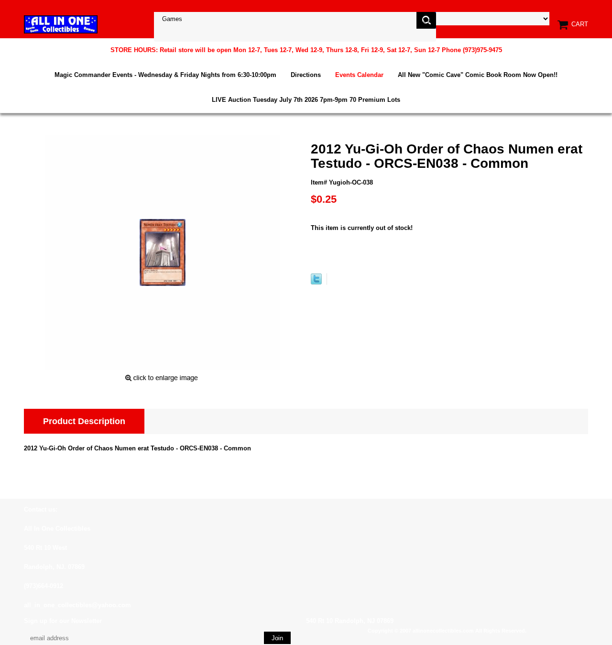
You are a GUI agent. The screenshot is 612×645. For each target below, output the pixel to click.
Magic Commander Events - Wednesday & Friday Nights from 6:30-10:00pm (165, 74)
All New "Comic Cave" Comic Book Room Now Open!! (477, 74)
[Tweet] (316, 282)
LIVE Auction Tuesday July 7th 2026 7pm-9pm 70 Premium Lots (306, 99)
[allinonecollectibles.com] (61, 24)
